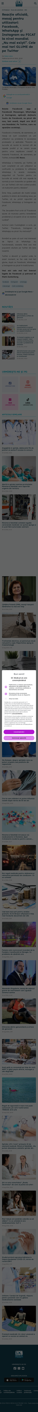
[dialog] (19, 706)
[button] (19, 698)
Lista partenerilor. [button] (17, 713)
